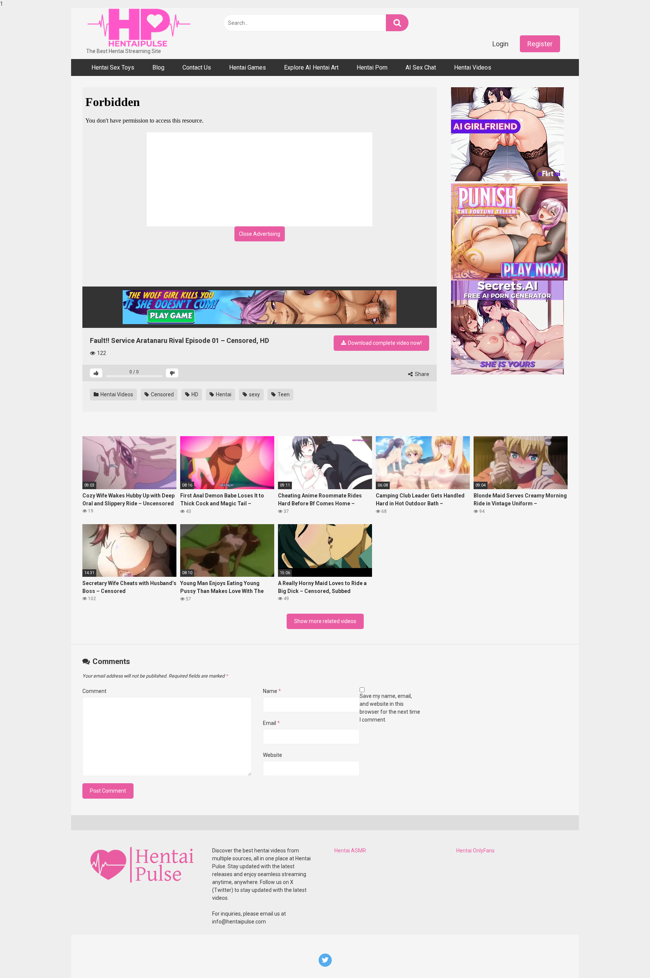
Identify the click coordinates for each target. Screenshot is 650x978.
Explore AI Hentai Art (311, 67)
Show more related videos (325, 621)
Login (500, 44)
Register (540, 44)
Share (421, 374)
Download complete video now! (384, 343)
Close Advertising (259, 234)
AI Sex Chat (420, 67)
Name (272, 691)
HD (194, 394)
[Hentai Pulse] (138, 27)
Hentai (223, 394)
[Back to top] (625, 956)
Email (271, 723)
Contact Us (196, 67)
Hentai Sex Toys (112, 67)
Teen (283, 394)
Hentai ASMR (350, 851)
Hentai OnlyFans (475, 851)
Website (272, 755)
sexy (254, 394)
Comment (94, 691)
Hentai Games (247, 67)
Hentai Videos (472, 67)
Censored (162, 394)
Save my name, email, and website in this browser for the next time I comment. (390, 708)
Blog (158, 67)
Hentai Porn (372, 67)
